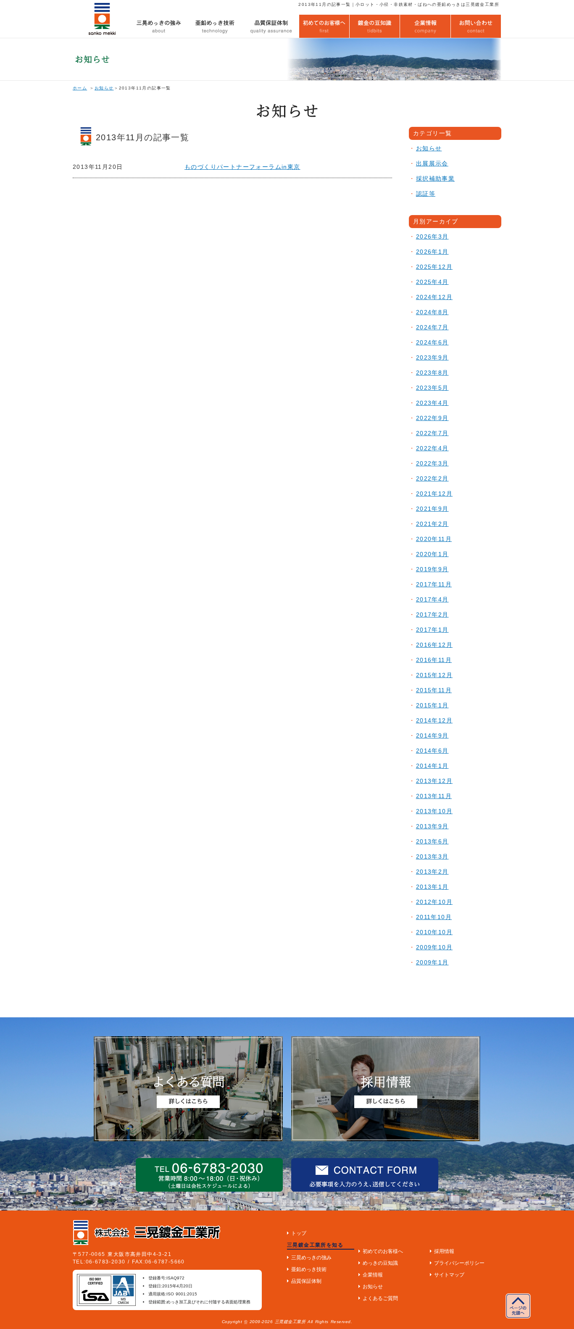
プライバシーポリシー (459, 1263)
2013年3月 (432, 856)
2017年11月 (434, 584)
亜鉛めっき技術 (308, 1269)
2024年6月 (432, 342)
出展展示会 (432, 163)
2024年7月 (432, 327)
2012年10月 (434, 901)
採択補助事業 (435, 178)
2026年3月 (432, 236)
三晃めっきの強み (311, 1258)
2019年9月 (432, 569)
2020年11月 (434, 539)
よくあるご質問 (380, 1298)
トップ (298, 1233)
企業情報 (373, 1275)
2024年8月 (432, 312)
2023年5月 (432, 387)
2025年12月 (434, 266)
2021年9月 (432, 508)
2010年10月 (434, 932)
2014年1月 (432, 765)
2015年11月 (434, 690)
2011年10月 (434, 917)
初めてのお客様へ (383, 1251)
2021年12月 (434, 493)
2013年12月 (434, 780)
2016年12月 (434, 644)
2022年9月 (432, 418)
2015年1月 (432, 705)
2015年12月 (434, 675)
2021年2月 (432, 523)
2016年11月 (434, 660)
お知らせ (104, 88)
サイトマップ (449, 1275)
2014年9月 (432, 735)
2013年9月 (432, 826)
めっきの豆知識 (380, 1263)
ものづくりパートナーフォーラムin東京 (242, 166)
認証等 (425, 193)
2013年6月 (432, 841)
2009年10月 (434, 947)
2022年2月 (432, 478)
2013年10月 (434, 811)
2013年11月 (434, 796)
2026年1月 (432, 251)
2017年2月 (432, 614)
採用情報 (444, 1251)
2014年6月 (432, 750)
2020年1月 (432, 554)
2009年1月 (432, 962)
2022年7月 (432, 433)
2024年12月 (434, 297)
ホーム (80, 88)
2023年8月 (432, 372)
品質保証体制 (306, 1281)
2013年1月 (432, 886)
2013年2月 (432, 871)
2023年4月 (432, 402)
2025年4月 (432, 281)
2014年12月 (434, 720)
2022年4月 (432, 448)
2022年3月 (432, 463)
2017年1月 (432, 629)
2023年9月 (432, 357)
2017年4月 (432, 599)
